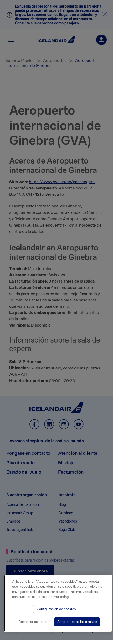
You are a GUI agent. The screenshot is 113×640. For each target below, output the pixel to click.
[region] (58, 603)
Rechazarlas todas (33, 622)
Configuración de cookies (56, 609)
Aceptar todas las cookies (77, 622)
